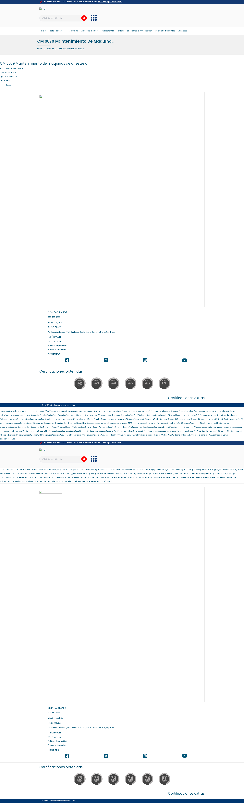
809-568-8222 (54, 317)
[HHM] (42, 9)
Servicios (73, 31)
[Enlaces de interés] (93, 17)
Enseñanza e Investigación (139, 31)
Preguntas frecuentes (57, 349)
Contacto (182, 31)
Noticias (120, 31)
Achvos (50, 48)
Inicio (43, 31)
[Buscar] (84, 18)
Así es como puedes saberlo (110, 2)
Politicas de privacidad (57, 345)
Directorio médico (89, 31)
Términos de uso (55, 341)
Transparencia (107, 31)
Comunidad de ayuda (165, 31)
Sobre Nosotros (56, 31)
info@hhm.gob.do (55, 322)
